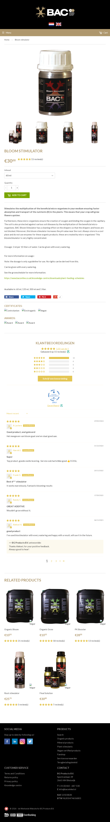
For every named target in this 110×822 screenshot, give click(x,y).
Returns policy (11, 777)
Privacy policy (11, 781)
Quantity (8, 183)
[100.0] (54, 395)
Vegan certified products (68, 750)
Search (60, 734)
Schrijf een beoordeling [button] (55, 378)
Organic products (65, 738)
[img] (13, 421)
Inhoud (7, 170)
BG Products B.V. (47, 808)
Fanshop (61, 754)
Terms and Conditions (14, 773)
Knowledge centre (13, 785)
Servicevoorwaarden (67, 758)
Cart (105, 32)
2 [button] (51, 561)
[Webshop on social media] (7, 743)
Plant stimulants (65, 746)
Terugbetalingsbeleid (67, 762)
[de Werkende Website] (6, 808)
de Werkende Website (27, 808)
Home (6, 40)
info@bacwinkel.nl (67, 789)
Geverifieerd (53, 405)
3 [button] (56, 561)
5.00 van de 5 (62, 348)
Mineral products (65, 742)
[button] (24, 159)
